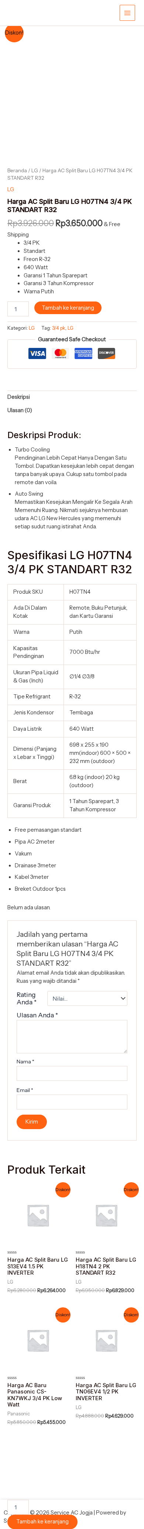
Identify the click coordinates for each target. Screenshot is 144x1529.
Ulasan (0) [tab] (19, 410)
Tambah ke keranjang (68, 307)
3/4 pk (58, 328)
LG (34, 170)
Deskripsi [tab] (18, 397)
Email (25, 1090)
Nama (25, 1061)
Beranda (17, 170)
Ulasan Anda (37, 1015)
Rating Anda (27, 998)
